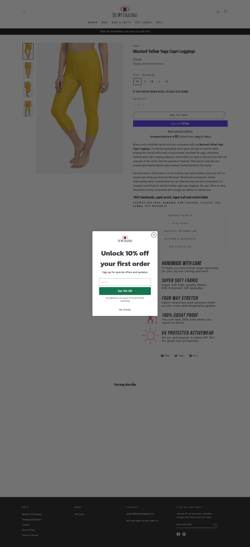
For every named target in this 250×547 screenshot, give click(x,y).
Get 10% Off (125, 291)
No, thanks (125, 309)
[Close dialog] (153, 234)
